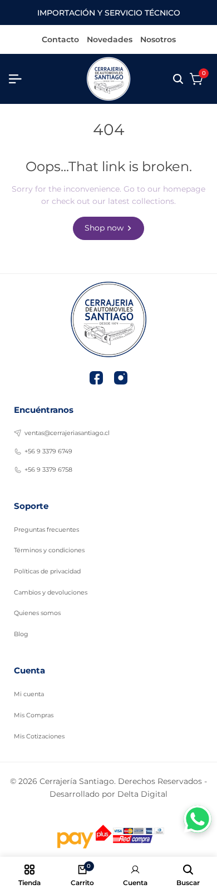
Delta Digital (142, 794)
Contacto (60, 40)
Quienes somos (37, 613)
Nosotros (158, 40)
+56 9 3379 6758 (48, 469)
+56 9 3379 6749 (48, 451)
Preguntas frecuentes (46, 529)
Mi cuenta (29, 694)
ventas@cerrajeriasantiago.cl (67, 433)
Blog (21, 634)
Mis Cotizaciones (39, 736)
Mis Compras (33, 715)
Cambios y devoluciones (50, 592)
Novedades (109, 40)
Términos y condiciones (49, 550)
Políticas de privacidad (47, 571)
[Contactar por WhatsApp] (197, 819)
